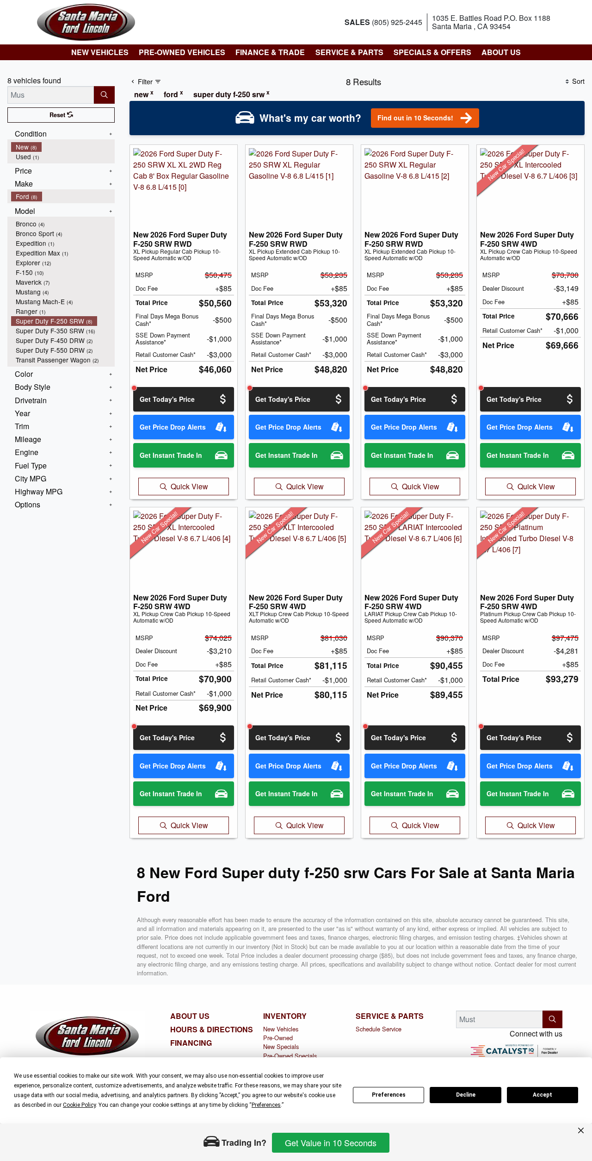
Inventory (285, 1016)
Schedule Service (378, 1028)
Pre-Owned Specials (290, 1055)
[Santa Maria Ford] (86, 21)
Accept (542, 1095)
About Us (190, 1016)
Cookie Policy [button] (79, 1105)
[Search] (104, 95)
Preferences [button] (266, 1105)
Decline (465, 1095)
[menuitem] (63, 147)
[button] (99, 52)
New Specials (281, 1046)
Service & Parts (390, 1016)
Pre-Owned (278, 1037)
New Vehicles (280, 1028)
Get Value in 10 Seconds (330, 1142)
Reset (58, 115)
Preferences (389, 1095)
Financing (191, 1043)
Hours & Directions (211, 1029)
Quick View (189, 486)
